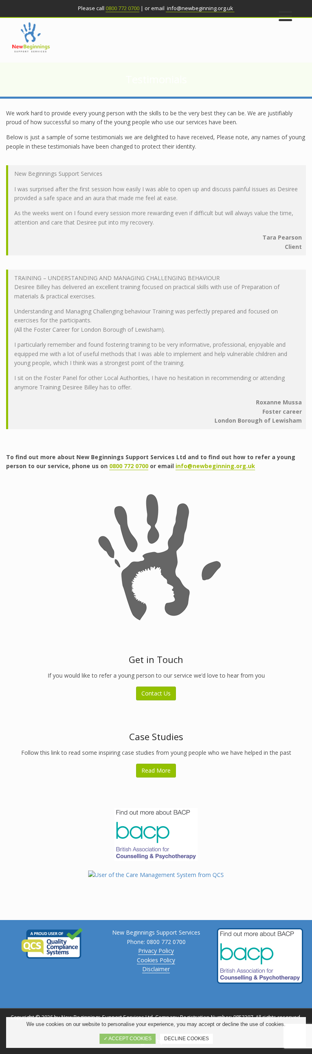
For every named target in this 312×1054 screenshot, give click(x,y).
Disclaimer (156, 969)
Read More (156, 770)
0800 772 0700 (122, 8)
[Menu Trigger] (285, 15)
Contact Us (156, 693)
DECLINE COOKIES (186, 1038)
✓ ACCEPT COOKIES (128, 1038)
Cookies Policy (156, 960)
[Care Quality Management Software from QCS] (156, 874)
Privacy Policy (156, 951)
